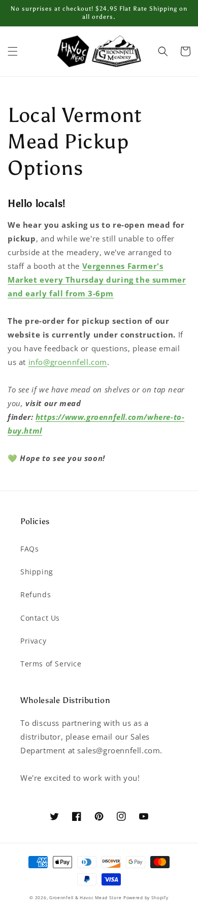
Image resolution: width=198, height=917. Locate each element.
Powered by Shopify (146, 897)
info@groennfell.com (67, 362)
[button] (13, 51)
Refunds (35, 594)
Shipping (36, 571)
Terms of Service (51, 663)
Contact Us (40, 618)
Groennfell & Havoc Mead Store (85, 897)
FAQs (29, 549)
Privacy (33, 641)
